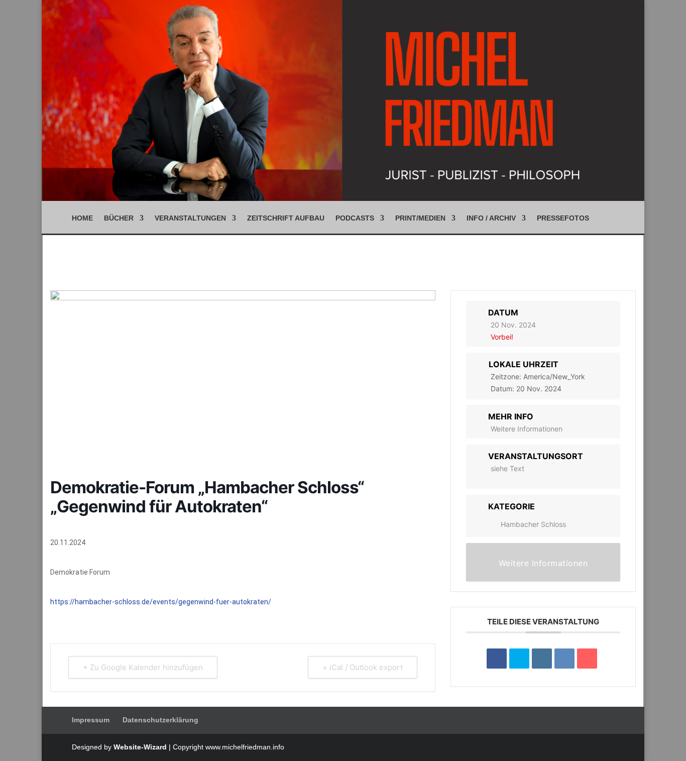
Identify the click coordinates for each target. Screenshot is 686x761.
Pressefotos (563, 218)
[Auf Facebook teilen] (497, 658)
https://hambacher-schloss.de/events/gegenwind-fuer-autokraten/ (160, 602)
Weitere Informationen (526, 428)
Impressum (90, 720)
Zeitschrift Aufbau (285, 218)
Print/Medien (420, 218)
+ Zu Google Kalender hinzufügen (143, 667)
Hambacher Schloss (533, 524)
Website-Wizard (140, 747)
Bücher (119, 218)
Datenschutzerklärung (160, 720)
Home (82, 218)
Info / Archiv (491, 218)
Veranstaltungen (190, 218)
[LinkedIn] (542, 658)
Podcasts (354, 218)
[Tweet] (519, 658)
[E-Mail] (587, 658)
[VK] (564, 658)
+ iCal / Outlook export (362, 667)
